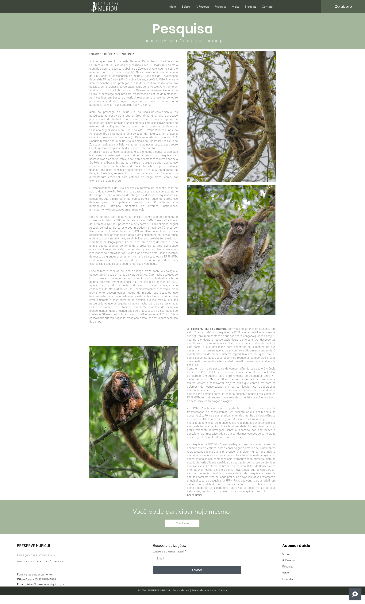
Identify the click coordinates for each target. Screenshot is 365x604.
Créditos (222, 590)
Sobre (286, 554)
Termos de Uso (181, 590)
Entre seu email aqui (168, 551)
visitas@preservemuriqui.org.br (45, 584)
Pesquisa (287, 566)
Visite (285, 573)
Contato (287, 579)
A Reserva (288, 560)
